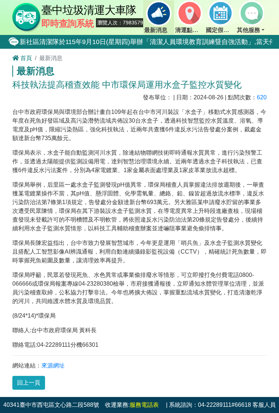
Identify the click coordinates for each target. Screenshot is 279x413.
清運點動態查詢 (190, 30)
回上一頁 (28, 383)
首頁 (25, 58)
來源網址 (53, 365)
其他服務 (248, 30)
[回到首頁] (26, 17)
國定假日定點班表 (221, 30)
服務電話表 (144, 405)
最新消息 (155, 30)
